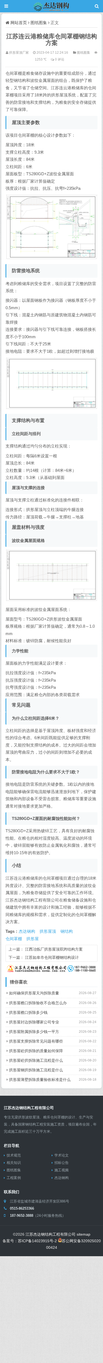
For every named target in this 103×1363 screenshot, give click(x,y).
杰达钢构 (27, 931)
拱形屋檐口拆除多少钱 (28, 1012)
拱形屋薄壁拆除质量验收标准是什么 (40, 1079)
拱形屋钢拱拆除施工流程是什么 (36, 1070)
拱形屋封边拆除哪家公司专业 (34, 1022)
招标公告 (61, 1163)
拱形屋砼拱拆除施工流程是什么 (36, 1060)
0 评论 (59, 59)
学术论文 (61, 1155)
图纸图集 (38, 22)
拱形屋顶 (48, 931)
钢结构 (66, 931)
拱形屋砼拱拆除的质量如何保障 (36, 1051)
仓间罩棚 (13, 939)
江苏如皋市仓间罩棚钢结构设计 (52, 957)
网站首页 (18, 22)
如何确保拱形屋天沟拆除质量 (34, 993)
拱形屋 (32, 939)
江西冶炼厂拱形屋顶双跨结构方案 (54, 949)
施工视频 (61, 1170)
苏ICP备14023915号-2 (37, 1241)
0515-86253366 (22, 1208)
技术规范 (14, 1155)
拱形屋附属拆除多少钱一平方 (34, 1031)
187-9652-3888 (21, 1215)
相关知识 (14, 1163)
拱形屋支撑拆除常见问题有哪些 (36, 1041)
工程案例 (14, 1178)
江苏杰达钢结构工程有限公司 (51, 1234)
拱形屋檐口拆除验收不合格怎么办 (38, 1003)
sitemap (83, 1234)
